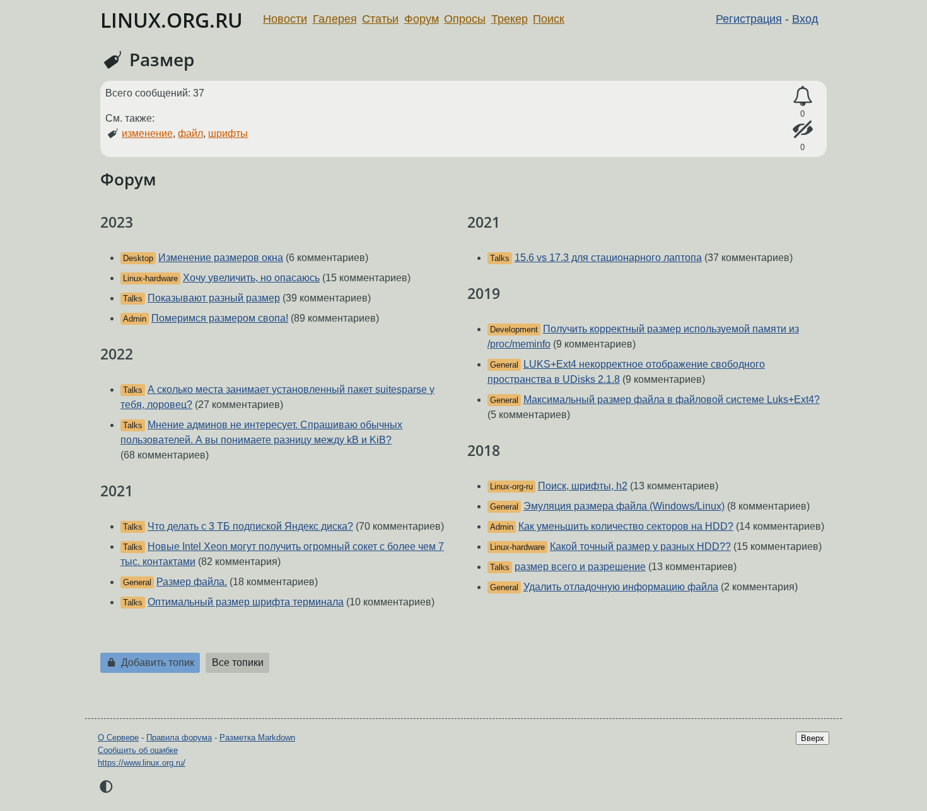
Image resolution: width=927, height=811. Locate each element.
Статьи (380, 19)
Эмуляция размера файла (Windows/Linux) (624, 506)
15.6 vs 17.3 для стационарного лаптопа (608, 257)
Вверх (812, 738)
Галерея (335, 19)
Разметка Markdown (257, 737)
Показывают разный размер (214, 298)
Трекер (509, 19)
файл (190, 133)
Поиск (548, 19)
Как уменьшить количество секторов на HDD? (625, 526)
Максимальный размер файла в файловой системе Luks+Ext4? (671, 399)
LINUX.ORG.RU (171, 19)
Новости (285, 19)
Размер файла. (191, 581)
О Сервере (118, 737)
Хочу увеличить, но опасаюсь (251, 277)
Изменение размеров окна (220, 257)
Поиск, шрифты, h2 (582, 486)
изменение (147, 133)
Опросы (465, 19)
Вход (805, 19)
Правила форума (179, 737)
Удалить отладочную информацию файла (620, 586)
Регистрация (749, 19)
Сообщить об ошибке (138, 750)
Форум (421, 19)
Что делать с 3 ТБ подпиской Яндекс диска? (250, 526)
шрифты (228, 133)
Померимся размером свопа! (219, 318)
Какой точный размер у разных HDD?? (640, 546)
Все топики (238, 662)
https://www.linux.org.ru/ (141, 762)
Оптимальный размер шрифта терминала (246, 602)
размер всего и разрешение (580, 566)
